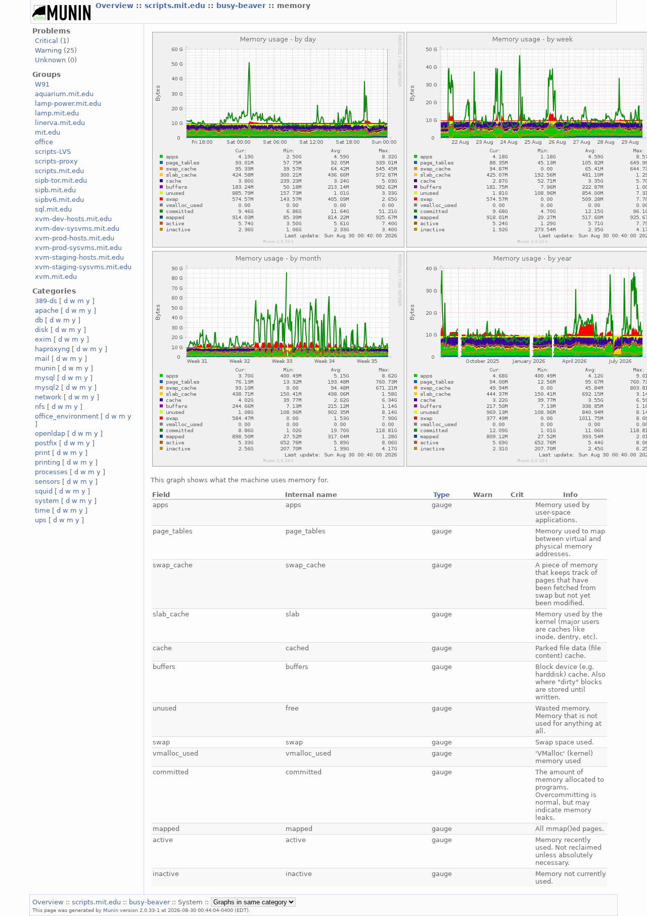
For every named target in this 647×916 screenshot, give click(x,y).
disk (42, 330)
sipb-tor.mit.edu (61, 180)
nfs (40, 406)
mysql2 (47, 387)
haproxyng (52, 349)
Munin (110, 910)
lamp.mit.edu (57, 113)
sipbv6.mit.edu (59, 199)
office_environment (67, 416)
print (42, 452)
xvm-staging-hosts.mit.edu (79, 257)
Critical (46, 41)
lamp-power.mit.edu (68, 103)
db (39, 320)
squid (44, 491)
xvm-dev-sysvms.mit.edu (77, 228)
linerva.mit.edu (60, 123)
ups (41, 520)
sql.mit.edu (53, 209)
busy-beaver (242, 6)
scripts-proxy (56, 161)
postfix (46, 443)
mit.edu (47, 132)
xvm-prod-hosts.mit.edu (74, 238)
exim (43, 339)
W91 (42, 84)
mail (42, 358)
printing (47, 462)
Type (441, 494)
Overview (116, 6)
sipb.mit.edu (55, 190)
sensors (47, 481)
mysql (45, 378)
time (42, 510)
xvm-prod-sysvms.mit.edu (78, 248)
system (47, 501)
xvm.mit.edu (56, 276)
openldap (50, 433)
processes (51, 472)
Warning (48, 50)
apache (47, 310)
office (44, 142)
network (48, 397)
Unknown (50, 60)
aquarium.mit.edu (64, 94)
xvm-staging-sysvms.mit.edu (83, 267)
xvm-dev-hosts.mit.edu (73, 219)
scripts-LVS (53, 151)
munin (45, 368)
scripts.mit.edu (176, 6)
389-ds (46, 301)
